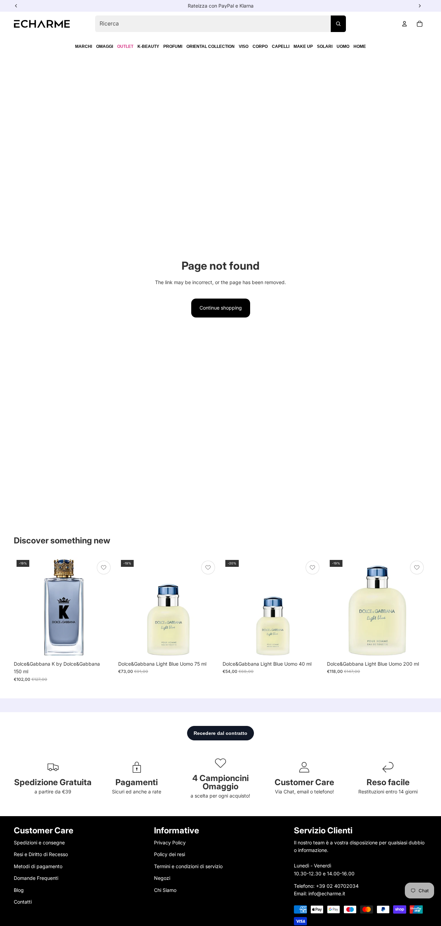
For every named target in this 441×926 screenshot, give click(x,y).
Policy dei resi (169, 854)
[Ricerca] (338, 23)
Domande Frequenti (36, 878)
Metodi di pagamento (38, 866)
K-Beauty (148, 46)
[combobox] (220, 23)
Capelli (280, 46)
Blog (19, 890)
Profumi (172, 46)
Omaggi (104, 46)
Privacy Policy (170, 842)
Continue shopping (220, 308)
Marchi (83, 46)
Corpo (260, 46)
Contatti (23, 902)
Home (359, 46)
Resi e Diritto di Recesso (41, 854)
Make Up (303, 46)
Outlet (125, 46)
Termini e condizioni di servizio (188, 866)
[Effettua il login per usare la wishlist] (104, 567)
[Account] (404, 23)
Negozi (162, 878)
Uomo (343, 46)
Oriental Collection (210, 46)
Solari (324, 46)
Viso (243, 46)
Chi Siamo (165, 890)
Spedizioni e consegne (39, 842)
